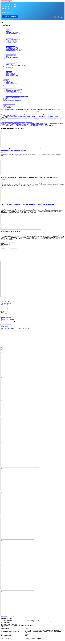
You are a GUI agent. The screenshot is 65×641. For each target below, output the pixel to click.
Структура (8, 31)
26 (5, 305)
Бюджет (4, 58)
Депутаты (8, 81)
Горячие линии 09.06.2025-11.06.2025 (11, 231)
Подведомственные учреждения (13, 33)
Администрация (6, 25)
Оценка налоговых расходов (12, 62)
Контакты (5, 99)
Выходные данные (7, 107)
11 (4, 303)
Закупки (5, 98)
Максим (19, 328)
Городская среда (9, 38)
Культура (7, 56)
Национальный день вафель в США (8, 321)
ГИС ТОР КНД (6, 106)
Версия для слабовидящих (6, 1)
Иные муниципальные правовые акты (14, 77)
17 (2, 304)
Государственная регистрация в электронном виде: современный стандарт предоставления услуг (27, 204)
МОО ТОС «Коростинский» (9, 104)
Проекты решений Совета (11, 83)
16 (1, 304)
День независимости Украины (7, 319)
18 (4, 304)
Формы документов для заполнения (13, 92)
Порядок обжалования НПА (12, 75)
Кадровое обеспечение (10, 44)
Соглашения (8, 76)
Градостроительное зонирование (13, 39)
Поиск (2, 241)
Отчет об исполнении (10, 60)
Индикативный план (10, 63)
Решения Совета (9, 69)
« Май (2, 308)
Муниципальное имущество (12, 40)
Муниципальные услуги (11, 42)
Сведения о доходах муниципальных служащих (16, 93)
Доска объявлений (7, 85)
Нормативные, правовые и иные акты (14, 89)
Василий (12, 328)
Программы (8, 68)
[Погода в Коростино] (9, 247)
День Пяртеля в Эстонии (6, 324)
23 (1, 305)
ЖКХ (7, 37)
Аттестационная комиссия (11, 94)
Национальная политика (11, 55)
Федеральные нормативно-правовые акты (15, 51)
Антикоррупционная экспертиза (13, 90)
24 (2, 305)
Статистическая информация (12, 47)
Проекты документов (10, 73)
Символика (8, 30)
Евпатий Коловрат (5, 326)
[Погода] (3, 248)
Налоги (7, 34)
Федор (29, 328)
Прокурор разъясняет (10, 43)
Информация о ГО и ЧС (11, 54)
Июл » (8, 308)
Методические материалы (11, 91)
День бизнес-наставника (6, 317)
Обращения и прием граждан (12, 35)
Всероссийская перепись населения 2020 (14, 50)
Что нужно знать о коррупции (12, 97)
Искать (2, 243)
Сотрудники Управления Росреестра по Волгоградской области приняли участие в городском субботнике (30, 177)
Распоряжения (9, 71)
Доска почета (6, 79)
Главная (4, 24)
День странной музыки (6, 314)
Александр (7, 328)
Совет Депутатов (6, 80)
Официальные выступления (12, 48)
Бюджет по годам (9, 59)
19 (5, 304)
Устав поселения (9, 67)
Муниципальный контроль (11, 41)
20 (7, 304)
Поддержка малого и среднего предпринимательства (14, 87)
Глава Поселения (9, 27)
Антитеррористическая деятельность (14, 49)
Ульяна (26, 328)
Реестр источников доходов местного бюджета (16, 65)
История (7, 29)
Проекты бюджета (9, 64)
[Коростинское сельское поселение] (1, 21)
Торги (4, 105)
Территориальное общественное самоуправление (16, 52)
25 (4, 305)
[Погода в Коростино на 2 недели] (13, 248)
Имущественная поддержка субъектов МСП (12, 100)
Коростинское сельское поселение (8, 616)
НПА (4, 66)
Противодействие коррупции (9, 88)
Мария (23, 328)
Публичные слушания (10, 74)
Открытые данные (7, 102)
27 (7, 305)
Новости (7, 26)
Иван (16, 328)
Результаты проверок (10, 46)
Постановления (9, 72)
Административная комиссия (12, 57)
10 (2, 303)
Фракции (8, 84)
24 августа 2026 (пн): (5, 313)
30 (1, 307)
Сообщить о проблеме (10, 16)
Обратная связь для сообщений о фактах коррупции (17, 96)
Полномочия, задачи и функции (12, 32)
